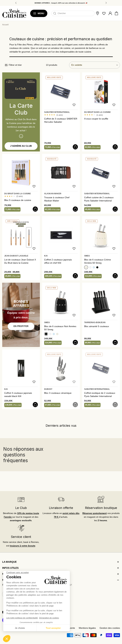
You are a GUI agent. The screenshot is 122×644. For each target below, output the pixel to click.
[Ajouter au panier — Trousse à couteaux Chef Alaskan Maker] (75, 209)
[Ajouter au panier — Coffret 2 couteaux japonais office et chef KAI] (75, 275)
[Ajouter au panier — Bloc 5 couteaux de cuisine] (35, 209)
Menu (41, 13)
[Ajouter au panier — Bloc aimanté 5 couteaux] (115, 342)
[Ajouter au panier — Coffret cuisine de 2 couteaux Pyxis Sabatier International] (115, 209)
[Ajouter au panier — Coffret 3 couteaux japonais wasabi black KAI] (35, 404)
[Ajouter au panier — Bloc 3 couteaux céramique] (75, 404)
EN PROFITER (21, 326)
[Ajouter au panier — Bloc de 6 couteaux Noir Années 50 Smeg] (75, 342)
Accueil (5, 25)
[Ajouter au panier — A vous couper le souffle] (115, 146)
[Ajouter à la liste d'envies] (74, 104)
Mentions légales (87, 628)
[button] (116, 13)
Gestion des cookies (110, 628)
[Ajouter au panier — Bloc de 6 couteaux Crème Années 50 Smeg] (115, 275)
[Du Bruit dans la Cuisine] (14, 13)
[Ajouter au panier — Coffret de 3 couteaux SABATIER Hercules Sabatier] (75, 146)
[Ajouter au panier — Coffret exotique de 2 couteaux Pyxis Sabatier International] (115, 404)
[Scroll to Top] (116, 625)
